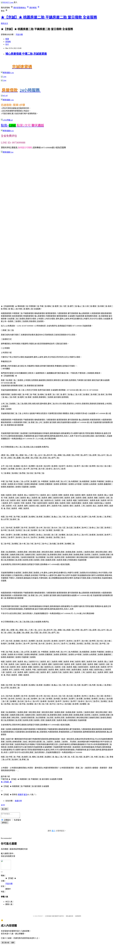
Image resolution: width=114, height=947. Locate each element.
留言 (25, 794)
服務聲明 (78, 916)
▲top (3, 805)
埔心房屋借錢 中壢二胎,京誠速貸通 (26, 53)
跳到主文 (4, 23)
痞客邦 (20, 794)
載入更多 (5, 809)
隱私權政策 (69, 916)
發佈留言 (5, 822)
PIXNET (40, 916)
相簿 (7, 39)
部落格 (8, 42)
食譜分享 (18, 801)
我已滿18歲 (5, 942)
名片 (7, 44)
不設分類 (19, 34)
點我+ (22, 125)
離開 (12, 942)
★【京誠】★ (6, 782)
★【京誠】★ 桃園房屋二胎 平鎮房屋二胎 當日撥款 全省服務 (49, 17)
